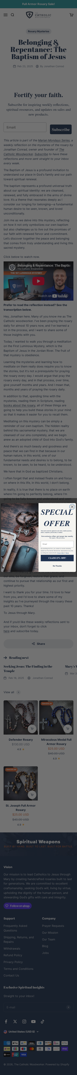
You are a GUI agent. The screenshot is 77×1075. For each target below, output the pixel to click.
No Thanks (57, 566)
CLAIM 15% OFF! (57, 558)
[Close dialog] (72, 507)
